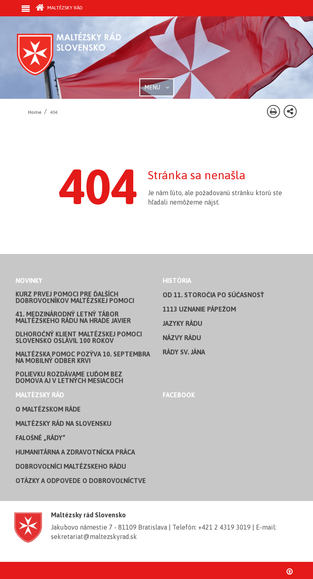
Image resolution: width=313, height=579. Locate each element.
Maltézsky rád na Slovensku (63, 423)
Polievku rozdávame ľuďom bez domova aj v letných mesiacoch (69, 377)
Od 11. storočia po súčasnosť (213, 295)
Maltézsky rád (64, 8)
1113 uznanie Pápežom (199, 309)
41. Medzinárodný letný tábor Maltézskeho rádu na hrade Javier (73, 317)
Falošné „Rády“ (40, 437)
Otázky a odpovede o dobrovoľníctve (80, 480)
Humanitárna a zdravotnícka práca (75, 452)
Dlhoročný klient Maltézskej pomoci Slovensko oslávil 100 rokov (78, 337)
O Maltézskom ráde (48, 409)
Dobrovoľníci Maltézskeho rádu (70, 466)
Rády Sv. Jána (184, 352)
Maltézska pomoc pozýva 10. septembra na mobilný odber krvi (82, 357)
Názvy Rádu (182, 337)
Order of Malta (91, 53)
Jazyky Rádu (182, 323)
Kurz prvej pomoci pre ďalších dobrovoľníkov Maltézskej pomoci (74, 297)
